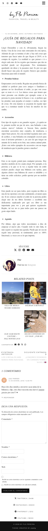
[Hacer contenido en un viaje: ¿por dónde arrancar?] (35, 321)
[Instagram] (7, 3)
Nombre (6, 447)
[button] (44, 3)
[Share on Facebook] (18, 345)
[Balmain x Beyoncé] (35, 293)
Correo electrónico (10, 457)
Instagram (32, 264)
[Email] (21, 3)
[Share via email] (15, 345)
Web (3, 467)
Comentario (7, 419)
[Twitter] (3, 3)
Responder (9, 397)
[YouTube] (16, 3)
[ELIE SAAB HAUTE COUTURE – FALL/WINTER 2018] (13, 321)
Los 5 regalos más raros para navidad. (13, 356)
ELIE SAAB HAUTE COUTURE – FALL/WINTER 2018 (12, 336)
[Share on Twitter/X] (22, 345)
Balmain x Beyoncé (34, 305)
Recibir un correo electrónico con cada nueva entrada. (20, 485)
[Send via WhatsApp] (25, 345)
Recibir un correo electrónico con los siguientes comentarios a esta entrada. (22, 480)
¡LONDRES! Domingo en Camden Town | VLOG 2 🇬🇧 (35, 357)
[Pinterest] (12, 3)
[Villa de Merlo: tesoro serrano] (13, 293)
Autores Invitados (34, 34)
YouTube (25, 518)
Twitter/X (25, 498)
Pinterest (25, 511)
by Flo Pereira (24, 14)
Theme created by (24, 528)
